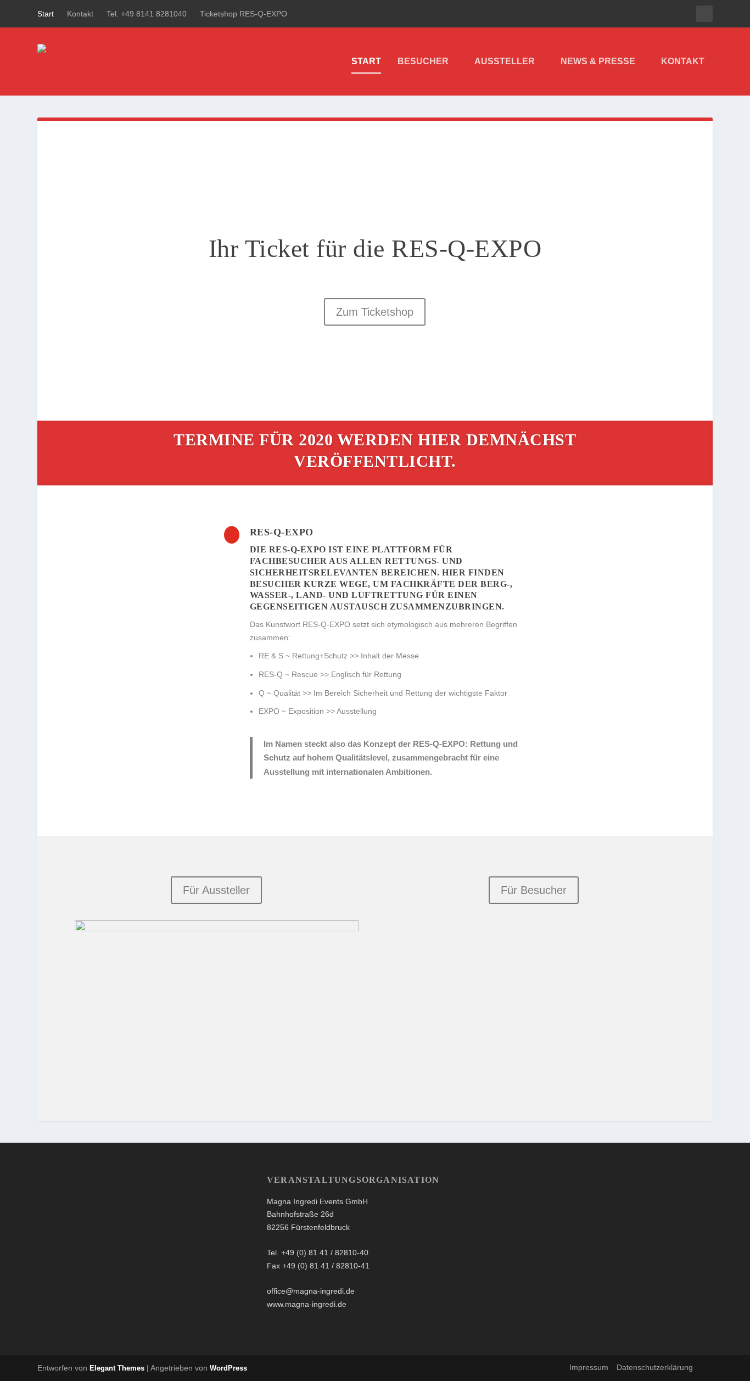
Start (45, 13)
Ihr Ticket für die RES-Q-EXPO (375, 248)
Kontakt (80, 13)
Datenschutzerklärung (655, 1367)
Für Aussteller (216, 890)
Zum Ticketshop (374, 312)
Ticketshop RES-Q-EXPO (243, 13)
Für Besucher (534, 890)
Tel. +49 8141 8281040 (147, 13)
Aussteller (504, 61)
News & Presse (598, 61)
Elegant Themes (116, 1368)
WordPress (228, 1368)
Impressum (588, 1367)
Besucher (423, 61)
